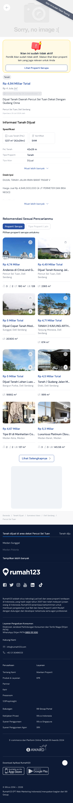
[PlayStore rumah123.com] (38, 771)
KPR (38, 678)
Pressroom (8, 695)
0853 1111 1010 (31, 632)
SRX (38, 727)
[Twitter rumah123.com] (12, 585)
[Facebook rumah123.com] (5, 585)
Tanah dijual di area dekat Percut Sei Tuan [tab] (26, 533)
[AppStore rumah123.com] (13, 771)
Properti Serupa (13, 226)
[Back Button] (6, 7)
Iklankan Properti (44, 672)
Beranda (6, 515)
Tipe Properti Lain (38, 226)
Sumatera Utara (33, 515)
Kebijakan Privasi (11, 715)
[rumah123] (36, 572)
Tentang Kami (9, 672)
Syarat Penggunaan (12, 721)
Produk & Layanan (11, 678)
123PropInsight (10, 701)
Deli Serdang (49, 515)
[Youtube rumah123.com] (25, 585)
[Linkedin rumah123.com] (32, 585)
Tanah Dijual (18, 515)
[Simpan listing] (30, 242)
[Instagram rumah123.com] (18, 585)
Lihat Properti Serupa (36, 67)
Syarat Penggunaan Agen (15, 727)
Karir (5, 689)
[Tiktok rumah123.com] (40, 585)
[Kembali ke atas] (65, 763)
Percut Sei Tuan (9, 519)
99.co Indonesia (44, 715)
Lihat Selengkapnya (34, 458)
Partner (6, 683)
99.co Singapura (44, 721)
